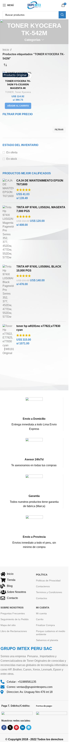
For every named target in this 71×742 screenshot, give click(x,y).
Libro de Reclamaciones (14, 631)
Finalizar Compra (45, 625)
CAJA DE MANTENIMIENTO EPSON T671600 (39, 182)
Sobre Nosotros (12, 607)
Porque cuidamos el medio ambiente (50, 633)
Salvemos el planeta (47, 640)
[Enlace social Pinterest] (16, 727)
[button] (18, 106)
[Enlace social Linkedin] (22, 727)
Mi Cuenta (42, 607)
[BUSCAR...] (62, 14)
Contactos (41, 598)
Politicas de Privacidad (48, 580)
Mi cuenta (41, 613)
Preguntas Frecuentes (13, 613)
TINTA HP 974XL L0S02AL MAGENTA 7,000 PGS (40, 209)
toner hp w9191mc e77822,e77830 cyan (38, 328)
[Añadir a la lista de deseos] (29, 76)
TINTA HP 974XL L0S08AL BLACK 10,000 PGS (38, 268)
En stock (11, 158)
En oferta (11, 152)
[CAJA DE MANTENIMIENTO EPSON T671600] (8, 189)
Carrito (39, 619)
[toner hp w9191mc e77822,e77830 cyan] (8, 339)
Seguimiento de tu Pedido (15, 619)
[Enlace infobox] (34, 414)
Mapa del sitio (8, 625)
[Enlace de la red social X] (10, 727)
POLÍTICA (41, 574)
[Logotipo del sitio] (34, 4)
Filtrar (59, 129)
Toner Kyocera (23, 92)
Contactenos (43, 586)
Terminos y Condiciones (49, 592)
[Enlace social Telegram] (28, 727)
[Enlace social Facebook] (4, 727)
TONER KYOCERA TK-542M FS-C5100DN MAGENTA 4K (18, 84)
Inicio (6, 49)
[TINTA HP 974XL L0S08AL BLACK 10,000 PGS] (8, 292)
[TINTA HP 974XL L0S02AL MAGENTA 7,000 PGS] (8, 232)
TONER (9, 92)
